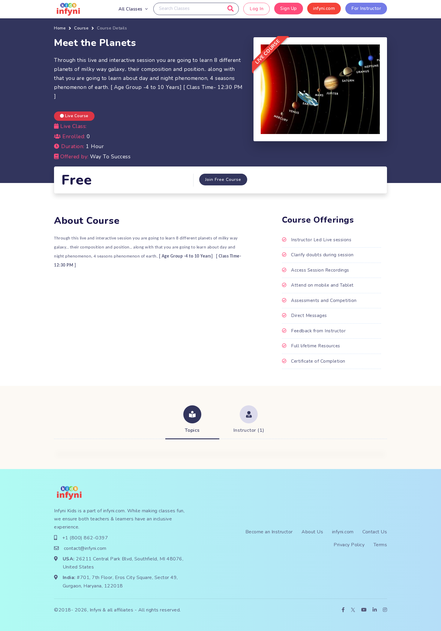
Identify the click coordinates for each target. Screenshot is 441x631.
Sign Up (288, 8)
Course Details (112, 28)
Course (81, 28)
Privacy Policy (349, 544)
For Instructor (366, 8)
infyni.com (324, 8)
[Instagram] (385, 610)
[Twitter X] (353, 610)
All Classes (130, 9)
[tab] (192, 420)
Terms (380, 544)
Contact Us (374, 532)
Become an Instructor (269, 532)
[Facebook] (343, 610)
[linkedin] (375, 610)
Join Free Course (223, 179)
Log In (256, 9)
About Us (312, 532)
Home (60, 28)
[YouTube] (364, 610)
